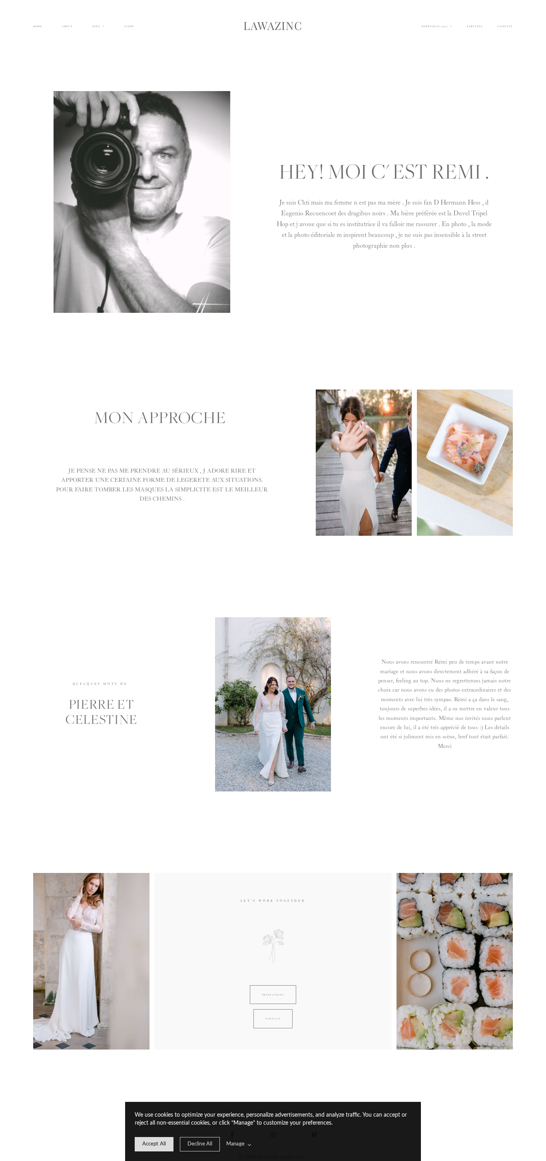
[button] (98, 26)
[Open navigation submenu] (451, 26)
